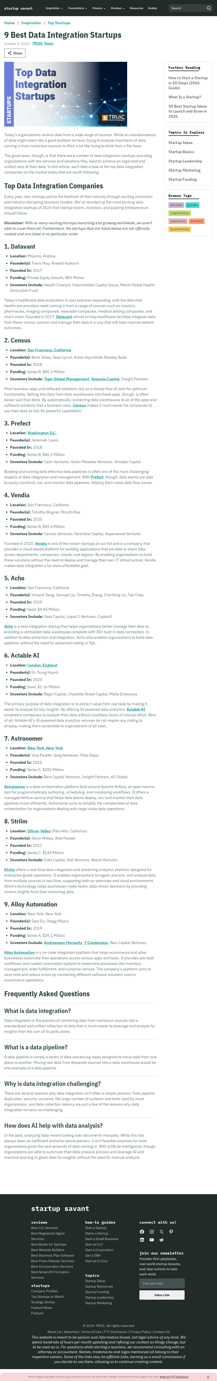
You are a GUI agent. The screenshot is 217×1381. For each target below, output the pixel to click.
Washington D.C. (42, 432)
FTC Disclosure (116, 1332)
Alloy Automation (19, 952)
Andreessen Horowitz (63, 942)
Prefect (97, 477)
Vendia (41, 543)
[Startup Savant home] (18, 8)
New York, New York (45, 747)
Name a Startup (96, 1233)
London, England (42, 665)
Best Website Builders (47, 1250)
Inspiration (31, 22)
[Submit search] (209, 8)
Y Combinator (96, 942)
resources (178, 221)
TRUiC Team (42, 43)
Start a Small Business (101, 1239)
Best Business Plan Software (52, 1255)
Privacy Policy (141, 1332)
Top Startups (59, 22)
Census (79, 405)
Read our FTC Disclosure (174, 1376)
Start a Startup (95, 1228)
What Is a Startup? (184, 96)
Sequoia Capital (105, 378)
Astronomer (14, 786)
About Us (54, 1332)
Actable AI (136, 709)
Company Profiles (44, 1291)
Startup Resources (99, 1286)
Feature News (41, 1307)
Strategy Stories (43, 1302)
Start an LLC (94, 1244)
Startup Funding (182, 179)
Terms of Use (91, 1332)
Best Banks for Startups (48, 1244)
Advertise (71, 1332)
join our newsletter (161, 1253)
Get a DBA (92, 1255)
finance (197, 221)
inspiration (179, 213)
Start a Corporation (99, 1250)
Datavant (64, 316)
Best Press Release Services (52, 1261)
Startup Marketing (184, 170)
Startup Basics (181, 151)
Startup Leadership (185, 161)
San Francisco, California (49, 350)
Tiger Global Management (66, 378)
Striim (9, 869)
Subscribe (162, 1295)
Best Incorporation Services (52, 1266)
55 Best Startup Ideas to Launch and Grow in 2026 (187, 111)
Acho (8, 626)
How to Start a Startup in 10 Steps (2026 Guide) (188, 82)
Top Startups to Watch (47, 1296)
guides (192, 205)
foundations (179, 229)
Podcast (37, 1313)
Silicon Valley (39, 831)
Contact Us (161, 1332)
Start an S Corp (96, 1261)
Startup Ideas (180, 142)
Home (9, 22)
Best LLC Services (44, 1228)
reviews (176, 205)
